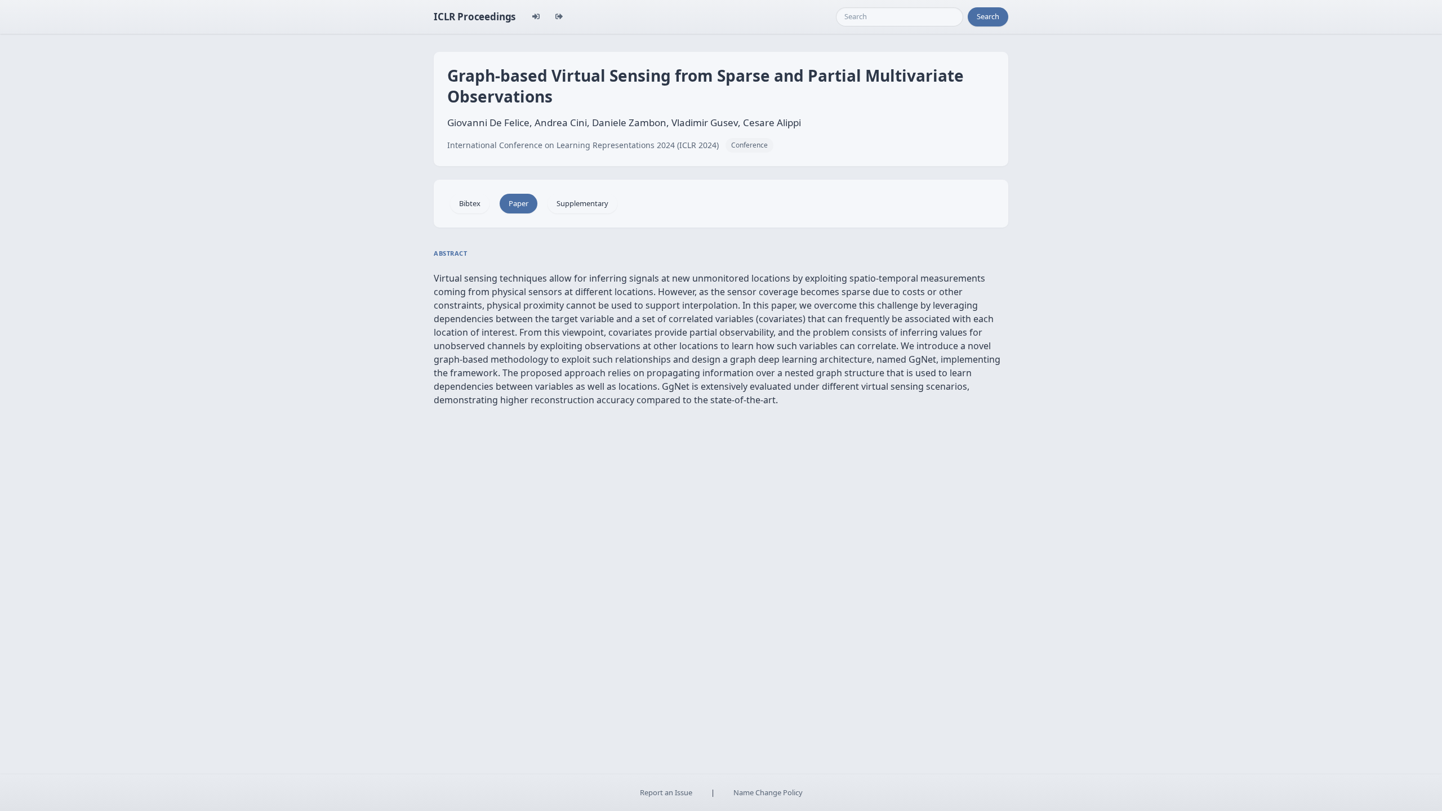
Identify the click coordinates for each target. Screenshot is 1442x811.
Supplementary (582, 203)
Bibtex (469, 203)
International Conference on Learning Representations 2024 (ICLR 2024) (583, 145)
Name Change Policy (768, 792)
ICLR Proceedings (474, 16)
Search (988, 16)
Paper (518, 203)
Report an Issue (666, 792)
